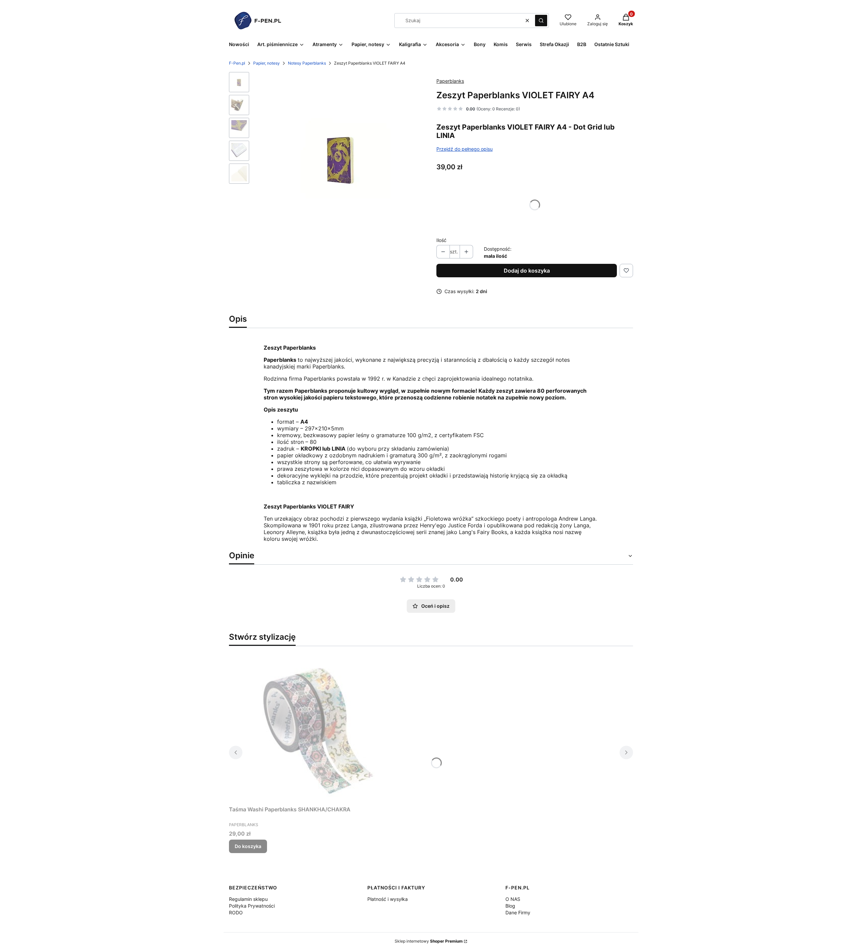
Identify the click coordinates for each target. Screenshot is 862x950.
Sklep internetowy (429, 941)
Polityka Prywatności (252, 906)
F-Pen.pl (237, 63)
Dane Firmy (517, 912)
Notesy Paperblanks (307, 63)
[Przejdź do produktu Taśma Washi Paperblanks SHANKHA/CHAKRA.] (313, 727)
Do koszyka (248, 846)
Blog (510, 906)
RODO (236, 912)
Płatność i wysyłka (387, 899)
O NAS (512, 899)
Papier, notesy (266, 63)
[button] (541, 20)
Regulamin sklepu (248, 899)
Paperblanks (450, 81)
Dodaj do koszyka (527, 270)
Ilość (441, 240)
